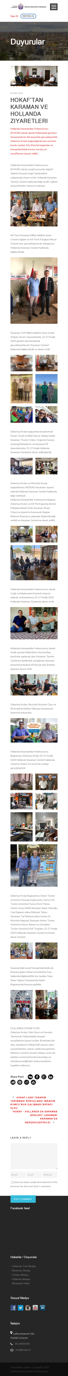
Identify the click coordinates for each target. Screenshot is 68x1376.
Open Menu (54, 6)
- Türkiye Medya (19, 1274)
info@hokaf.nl (23, 1349)
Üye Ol (14, 16)
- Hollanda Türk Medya (23, 1266)
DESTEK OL (28, 16)
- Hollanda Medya (20, 1279)
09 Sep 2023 (16, 93)
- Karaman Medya (20, 1270)
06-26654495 (22, 1343)
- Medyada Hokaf (19, 1283)
